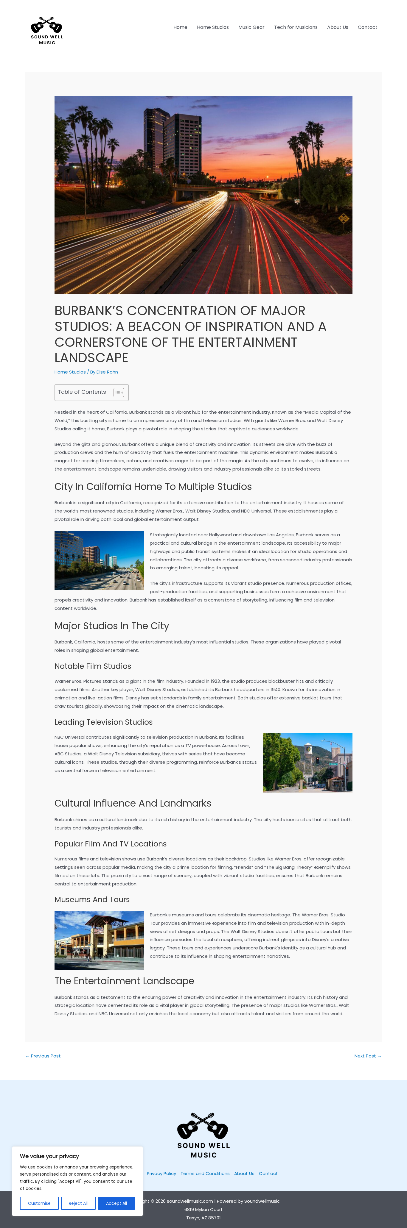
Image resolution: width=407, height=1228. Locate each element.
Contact (368, 27)
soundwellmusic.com (190, 1201)
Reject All (78, 1203)
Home (180, 27)
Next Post (368, 1056)
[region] (77, 1181)
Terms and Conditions (205, 1173)
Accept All (116, 1203)
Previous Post (43, 1056)
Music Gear (251, 27)
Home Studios (213, 27)
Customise (39, 1203)
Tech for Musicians (296, 27)
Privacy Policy (161, 1173)
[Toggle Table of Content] (115, 393)
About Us (337, 27)
